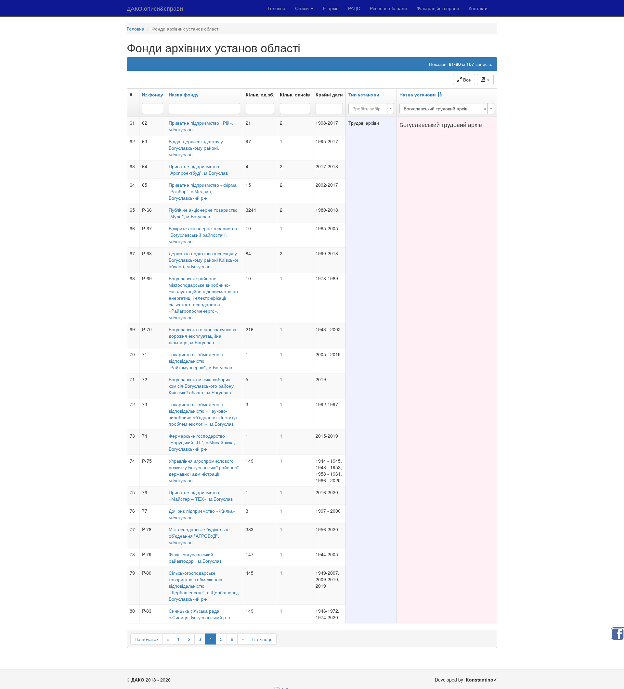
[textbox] (369, 108)
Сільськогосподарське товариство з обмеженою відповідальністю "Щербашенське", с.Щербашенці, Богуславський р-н (204, 586)
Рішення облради (388, 8)
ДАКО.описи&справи (155, 8)
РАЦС (354, 8)
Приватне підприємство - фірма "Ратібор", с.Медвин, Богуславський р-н (203, 191)
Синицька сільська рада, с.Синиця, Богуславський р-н (199, 614)
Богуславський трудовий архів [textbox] (445, 108)
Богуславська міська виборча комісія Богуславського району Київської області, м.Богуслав (201, 385)
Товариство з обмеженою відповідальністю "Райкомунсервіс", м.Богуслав (200, 360)
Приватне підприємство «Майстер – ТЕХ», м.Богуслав (201, 495)
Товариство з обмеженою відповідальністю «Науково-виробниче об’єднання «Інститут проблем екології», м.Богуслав (203, 414)
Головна (276, 8)
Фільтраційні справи (438, 8)
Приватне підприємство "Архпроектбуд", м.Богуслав (198, 169)
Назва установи (417, 94)
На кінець (262, 639)
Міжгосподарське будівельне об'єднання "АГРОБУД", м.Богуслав (199, 535)
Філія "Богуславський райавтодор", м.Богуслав (195, 557)
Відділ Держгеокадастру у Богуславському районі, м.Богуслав (196, 147)
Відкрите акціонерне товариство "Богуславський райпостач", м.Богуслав (203, 234)
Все (466, 79)
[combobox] (371, 108)
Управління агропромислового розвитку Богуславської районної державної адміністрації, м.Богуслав (204, 470)
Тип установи (363, 94)
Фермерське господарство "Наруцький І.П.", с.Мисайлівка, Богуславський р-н (202, 442)
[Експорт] (485, 79)
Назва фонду (184, 94)
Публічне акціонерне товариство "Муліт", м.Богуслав (203, 213)
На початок (146, 639)
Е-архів (330, 8)
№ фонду (152, 94)
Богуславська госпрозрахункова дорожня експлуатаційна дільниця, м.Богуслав (202, 335)
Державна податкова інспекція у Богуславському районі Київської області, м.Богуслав (203, 259)
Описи (302, 8)
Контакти (478, 8)
